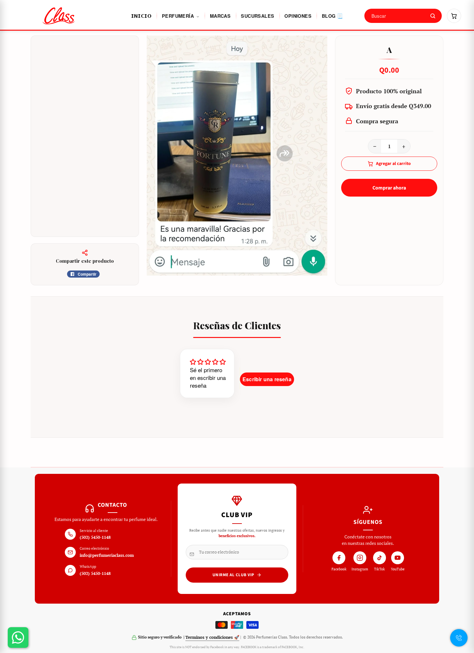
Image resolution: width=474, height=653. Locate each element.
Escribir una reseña (266, 379)
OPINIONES (297, 16)
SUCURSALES (257, 16)
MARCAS (220, 16)
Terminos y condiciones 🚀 (212, 637)
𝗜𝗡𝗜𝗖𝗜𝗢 (141, 16)
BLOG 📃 (332, 16)
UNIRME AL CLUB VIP (233, 575)
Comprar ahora (389, 187)
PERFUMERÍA (178, 16)
